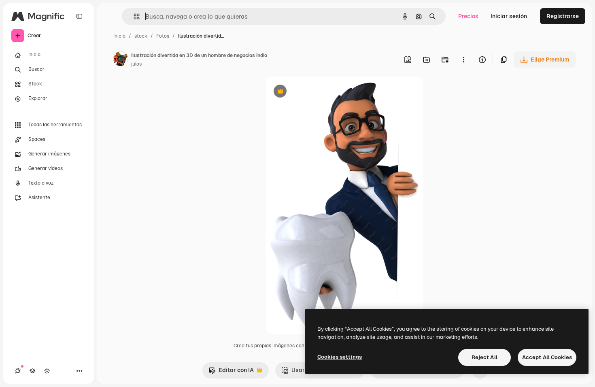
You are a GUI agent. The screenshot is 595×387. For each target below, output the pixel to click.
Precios (468, 16)
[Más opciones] (463, 59)
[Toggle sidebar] (79, 16)
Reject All (484, 357)
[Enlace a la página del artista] (120, 59)
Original (317, 92)
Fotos (162, 36)
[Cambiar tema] (46, 370)
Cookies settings (339, 356)
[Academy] (32, 370)
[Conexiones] (17, 370)
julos (136, 64)
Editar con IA (231, 372)
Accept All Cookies (547, 357)
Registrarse (562, 16)
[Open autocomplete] (133, 16)
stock (140, 36)
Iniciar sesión (509, 16)
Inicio (119, 36)
